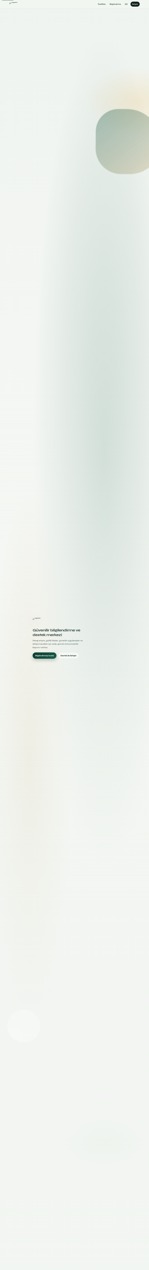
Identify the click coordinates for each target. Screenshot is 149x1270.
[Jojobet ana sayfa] (18, 4)
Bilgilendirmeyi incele (44, 655)
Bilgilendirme (115, 4)
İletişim (135, 4)
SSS (126, 4)
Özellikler (102, 4)
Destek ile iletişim (68, 655)
